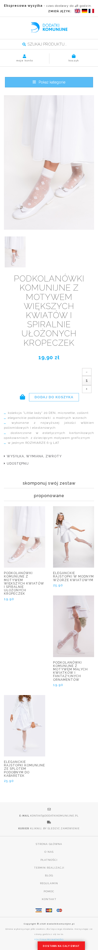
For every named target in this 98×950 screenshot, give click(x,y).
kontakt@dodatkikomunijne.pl (54, 815)
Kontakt (49, 899)
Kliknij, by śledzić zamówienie (55, 828)
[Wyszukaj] (24, 44)
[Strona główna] (49, 27)
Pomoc (49, 891)
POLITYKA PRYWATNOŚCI (49, 939)
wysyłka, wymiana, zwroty (34, 456)
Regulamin (49, 883)
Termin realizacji (49, 867)
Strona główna (49, 844)
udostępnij (18, 463)
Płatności (49, 859)
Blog (49, 875)
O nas (49, 851)
